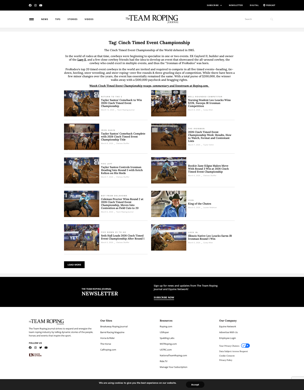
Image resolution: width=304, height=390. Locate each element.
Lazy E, (82, 59)
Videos (89, 19)
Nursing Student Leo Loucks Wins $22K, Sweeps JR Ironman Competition (209, 103)
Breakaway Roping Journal (114, 326)
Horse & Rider (107, 338)
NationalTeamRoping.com (173, 355)
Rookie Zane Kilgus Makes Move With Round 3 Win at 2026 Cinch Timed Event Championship (208, 168)
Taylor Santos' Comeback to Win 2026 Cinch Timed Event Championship (121, 103)
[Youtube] (40, 5)
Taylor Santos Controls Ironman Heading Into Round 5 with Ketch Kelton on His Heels (122, 170)
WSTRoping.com (168, 343)
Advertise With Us (228, 332)
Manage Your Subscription (173, 367)
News (44, 19)
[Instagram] (35, 5)
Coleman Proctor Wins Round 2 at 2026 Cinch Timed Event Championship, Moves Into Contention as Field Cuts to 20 (122, 203)
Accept (195, 384)
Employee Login (227, 338)
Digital (254, 5)
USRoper (164, 332)
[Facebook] (30, 5)
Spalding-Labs (167, 338)
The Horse (105, 343)
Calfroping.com (108, 349)
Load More (74, 264)
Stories (73, 19)
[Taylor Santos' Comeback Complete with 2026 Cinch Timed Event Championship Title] (81, 137)
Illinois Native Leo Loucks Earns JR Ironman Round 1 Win (210, 237)
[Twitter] (40, 347)
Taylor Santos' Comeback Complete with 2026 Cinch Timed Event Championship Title (123, 136)
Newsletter (236, 5)
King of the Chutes (199, 203)
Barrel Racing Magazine (112, 332)
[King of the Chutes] (168, 204)
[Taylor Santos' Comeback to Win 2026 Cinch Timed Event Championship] (81, 103)
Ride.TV (163, 361)
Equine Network (227, 326)
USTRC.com (166, 349)
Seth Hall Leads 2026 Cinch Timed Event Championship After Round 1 (122, 237)
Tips (58, 19)
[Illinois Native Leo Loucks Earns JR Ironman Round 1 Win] (168, 237)
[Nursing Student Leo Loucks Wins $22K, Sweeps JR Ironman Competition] (168, 103)
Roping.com (166, 326)
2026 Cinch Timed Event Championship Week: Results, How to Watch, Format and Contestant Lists (209, 136)
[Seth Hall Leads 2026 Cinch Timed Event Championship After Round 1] (81, 237)
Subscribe (213, 5)
